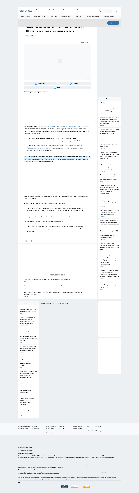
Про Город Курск (35, 428)
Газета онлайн (67, 10)
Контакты (61, 438)
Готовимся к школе (39, 16)
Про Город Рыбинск (50, 428)
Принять (113, 23)
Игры (38, 12)
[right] (119, 17)
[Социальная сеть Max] (57, 87)
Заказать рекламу (109, 16)
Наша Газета (62, 426)
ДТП (31, 36)
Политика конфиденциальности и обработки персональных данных (33, 469)
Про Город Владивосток (37, 432)
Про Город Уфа (62, 428)
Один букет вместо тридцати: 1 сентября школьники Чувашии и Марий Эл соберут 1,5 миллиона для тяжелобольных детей (54, 294)
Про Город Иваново (77, 426)
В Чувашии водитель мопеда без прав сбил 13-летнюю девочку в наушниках (47, 280)
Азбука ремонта (25, 16)
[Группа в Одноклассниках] (92, 430)
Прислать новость (105, 11)
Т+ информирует (66, 16)
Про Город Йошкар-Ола (51, 426)
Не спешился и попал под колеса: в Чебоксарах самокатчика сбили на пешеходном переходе (52, 287)
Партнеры (20, 444)
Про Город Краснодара (51, 432)
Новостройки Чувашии (92, 16)
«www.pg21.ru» (29, 447)
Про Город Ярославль (23, 428)
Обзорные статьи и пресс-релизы (25, 442)
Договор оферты (62, 440)
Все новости (40, 10)
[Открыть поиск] (116, 11)
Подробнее (60, 467)
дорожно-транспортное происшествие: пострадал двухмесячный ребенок (64, 126)
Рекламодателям (82, 10)
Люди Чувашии (54, 10)
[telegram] (31, 241)
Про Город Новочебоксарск (24, 426)
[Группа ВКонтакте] (40, 83)
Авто (26, 36)
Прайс (39, 442)
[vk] (26, 241)
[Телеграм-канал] (74, 83)
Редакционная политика (23, 440)
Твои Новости (35, 426)
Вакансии (78, 16)
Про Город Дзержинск (23, 432)
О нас (39, 438)
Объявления (41, 440)
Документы (53, 16)
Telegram (20, 438)
